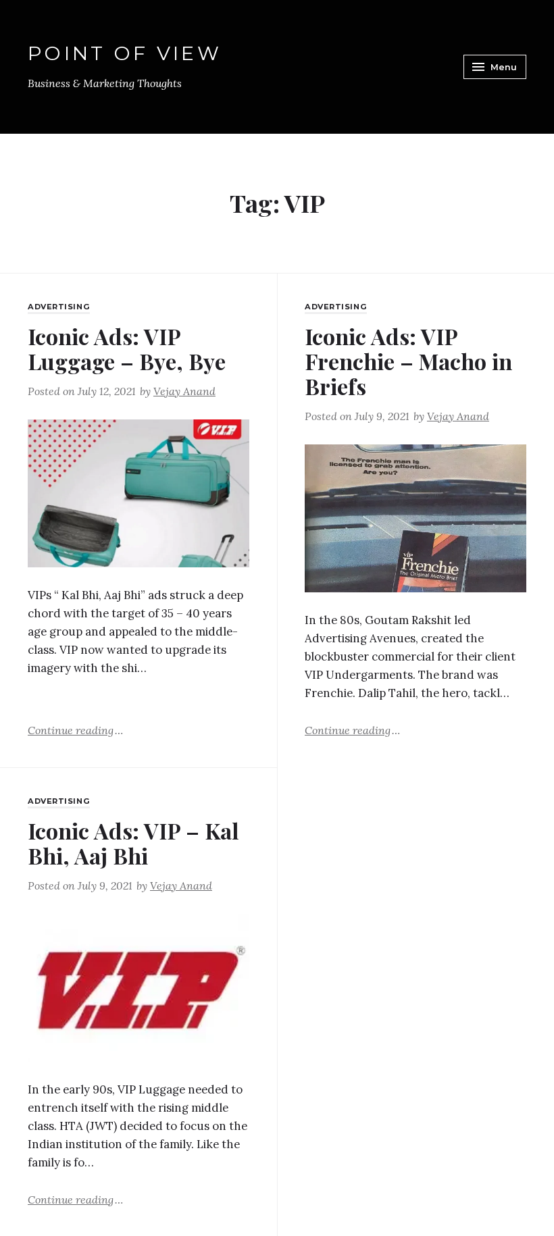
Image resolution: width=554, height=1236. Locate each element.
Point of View (125, 53)
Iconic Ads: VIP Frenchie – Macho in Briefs (408, 361)
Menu (503, 67)
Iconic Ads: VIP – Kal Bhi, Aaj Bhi (133, 843)
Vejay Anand (184, 391)
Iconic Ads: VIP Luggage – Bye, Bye (127, 348)
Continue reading (75, 729)
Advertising (59, 306)
